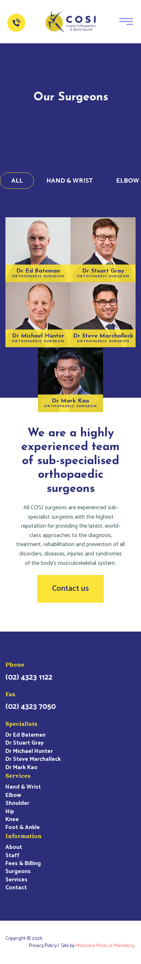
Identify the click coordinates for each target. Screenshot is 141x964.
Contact (16, 888)
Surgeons (18, 872)
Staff (12, 856)
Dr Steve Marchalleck (33, 759)
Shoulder (17, 803)
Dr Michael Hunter (29, 751)
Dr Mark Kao (21, 768)
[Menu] (126, 21)
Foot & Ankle (22, 828)
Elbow (13, 795)
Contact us (70, 588)
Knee (12, 820)
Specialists (21, 723)
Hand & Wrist (69, 180)
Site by (97, 946)
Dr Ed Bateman (25, 735)
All (17, 180)
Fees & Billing (23, 864)
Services (17, 775)
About (13, 847)
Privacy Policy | (45, 946)
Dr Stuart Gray (24, 743)
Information (23, 835)
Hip (9, 812)
